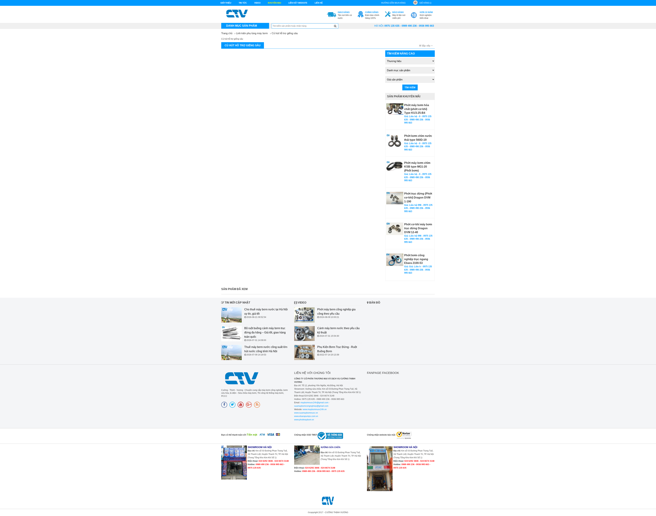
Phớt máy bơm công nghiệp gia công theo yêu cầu (336, 311)
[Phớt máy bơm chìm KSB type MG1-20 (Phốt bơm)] (394, 166)
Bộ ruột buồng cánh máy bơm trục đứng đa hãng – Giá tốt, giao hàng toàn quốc (265, 332)
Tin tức (243, 3)
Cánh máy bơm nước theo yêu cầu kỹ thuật (338, 330)
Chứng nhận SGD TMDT (305, 435)
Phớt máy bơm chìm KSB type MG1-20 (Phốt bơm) (417, 166)
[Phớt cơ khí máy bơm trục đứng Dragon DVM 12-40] (394, 229)
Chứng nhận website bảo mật (381, 435)
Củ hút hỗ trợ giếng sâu (285, 33)
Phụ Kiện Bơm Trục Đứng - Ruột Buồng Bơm (337, 349)
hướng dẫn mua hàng (393, 3)
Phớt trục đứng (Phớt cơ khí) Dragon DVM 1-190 (418, 197)
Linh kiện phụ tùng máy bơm (252, 33)
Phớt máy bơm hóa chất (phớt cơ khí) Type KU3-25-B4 (416, 109)
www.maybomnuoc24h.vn (314, 409)
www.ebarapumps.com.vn (306, 416)
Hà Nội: (379, 25)
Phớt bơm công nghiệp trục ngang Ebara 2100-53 (416, 259)
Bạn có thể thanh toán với (233, 435)
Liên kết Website (297, 3)
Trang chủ (226, 33)
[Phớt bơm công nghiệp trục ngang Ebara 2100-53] (394, 259)
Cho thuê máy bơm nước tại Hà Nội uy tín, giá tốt (266, 311)
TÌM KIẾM (410, 87)
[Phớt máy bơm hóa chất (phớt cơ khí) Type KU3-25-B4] (394, 109)
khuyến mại (274, 3)
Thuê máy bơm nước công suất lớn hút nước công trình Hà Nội (265, 349)
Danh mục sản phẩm (241, 25)
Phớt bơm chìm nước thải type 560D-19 (418, 137)
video (257, 3)
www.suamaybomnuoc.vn (306, 413)
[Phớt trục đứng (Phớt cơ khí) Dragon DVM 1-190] (394, 198)
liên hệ (319, 3)
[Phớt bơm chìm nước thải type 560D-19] (394, 140)
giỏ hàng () (425, 3)
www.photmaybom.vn (304, 419)
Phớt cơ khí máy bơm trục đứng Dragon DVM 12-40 (418, 228)
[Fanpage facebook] (224, 405)
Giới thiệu (225, 3)
